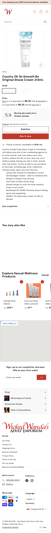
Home (4, 72)
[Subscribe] (41, 377)
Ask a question (9, 206)
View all (45, 275)
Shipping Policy (8, 448)
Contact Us (7, 444)
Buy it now (25, 136)
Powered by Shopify (10, 527)
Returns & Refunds (9, 452)
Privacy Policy (8, 456)
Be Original (10, 91)
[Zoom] (40, 64)
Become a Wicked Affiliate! (13, 467)
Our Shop (6, 441)
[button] (28, 101)
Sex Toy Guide (8, 463)
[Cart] (41, 12)
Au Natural (25, 91)
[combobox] (25, 22)
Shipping (5, 124)
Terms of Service (9, 459)
